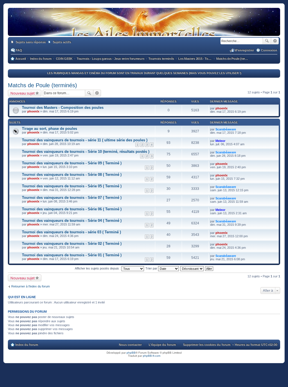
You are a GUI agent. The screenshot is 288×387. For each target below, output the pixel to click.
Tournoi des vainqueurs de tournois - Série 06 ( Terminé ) (72, 209)
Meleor (220, 140)
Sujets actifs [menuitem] (62, 42)
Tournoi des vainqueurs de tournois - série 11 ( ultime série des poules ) (84, 140)
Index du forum (26, 344)
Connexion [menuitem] (269, 50)
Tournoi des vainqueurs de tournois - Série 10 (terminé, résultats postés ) (85, 151)
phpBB (131, 352)
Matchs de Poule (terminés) (42, 85)
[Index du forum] (144, 30)
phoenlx (33, 111)
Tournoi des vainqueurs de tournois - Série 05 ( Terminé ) (72, 186)
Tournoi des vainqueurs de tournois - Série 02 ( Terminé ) (72, 243)
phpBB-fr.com (151, 355)
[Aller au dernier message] (229, 108)
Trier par (151, 268)
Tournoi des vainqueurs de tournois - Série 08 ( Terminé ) (72, 174)
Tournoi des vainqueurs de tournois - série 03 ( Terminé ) (71, 232)
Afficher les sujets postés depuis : (98, 268)
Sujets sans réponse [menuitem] (31, 42)
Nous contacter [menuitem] (130, 344)
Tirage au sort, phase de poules (49, 128)
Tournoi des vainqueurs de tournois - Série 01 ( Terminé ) (72, 255)
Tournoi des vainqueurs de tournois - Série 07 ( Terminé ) (72, 197)
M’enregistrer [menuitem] (244, 50)
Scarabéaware (225, 129)
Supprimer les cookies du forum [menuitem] (207, 344)
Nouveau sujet (22, 93)
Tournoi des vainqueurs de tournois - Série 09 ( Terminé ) (72, 163)
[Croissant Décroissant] (192, 268)
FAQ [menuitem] (19, 50)
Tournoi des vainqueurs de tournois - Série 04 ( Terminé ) (72, 220)
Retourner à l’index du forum (30, 286)
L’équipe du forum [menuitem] (162, 344)
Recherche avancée (275, 41)
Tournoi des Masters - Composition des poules (63, 107)
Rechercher (267, 41)
